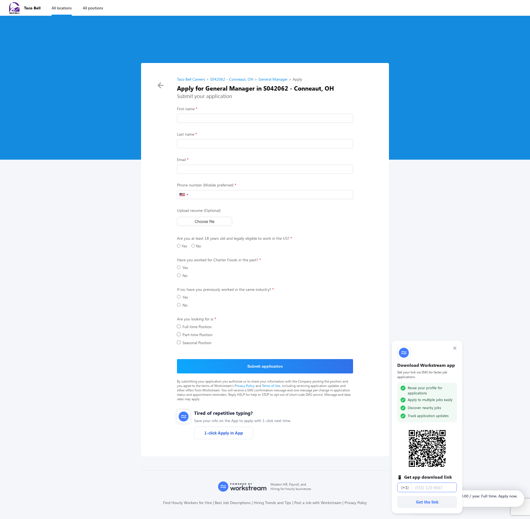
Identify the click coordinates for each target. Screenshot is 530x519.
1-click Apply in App (223, 433)
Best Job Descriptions (233, 502)
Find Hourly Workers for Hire (187, 502)
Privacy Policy (245, 385)
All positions (93, 7)
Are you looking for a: (195, 319)
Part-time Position (197, 334)
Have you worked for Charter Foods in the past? (217, 259)
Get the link (427, 502)
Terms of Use (271, 385)
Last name (185, 134)
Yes (184, 246)
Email (181, 159)
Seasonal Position (196, 342)
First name (186, 108)
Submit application (265, 366)
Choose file (204, 221)
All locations (62, 7)
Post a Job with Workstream (317, 502)
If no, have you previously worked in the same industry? (224, 289)
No (198, 246)
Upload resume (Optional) (199, 210)
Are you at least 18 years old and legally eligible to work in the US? (233, 238)
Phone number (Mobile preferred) (205, 185)
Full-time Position (197, 326)
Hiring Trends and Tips (272, 502)
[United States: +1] (183, 194)
